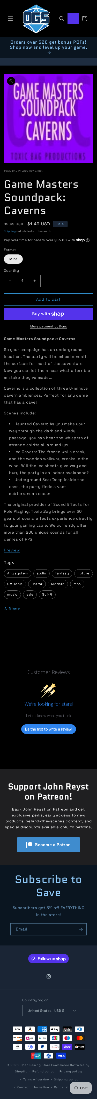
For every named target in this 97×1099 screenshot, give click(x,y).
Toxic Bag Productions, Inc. (23, 170)
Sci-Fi (47, 594)
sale (29, 594)
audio (41, 573)
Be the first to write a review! (48, 729)
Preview (12, 550)
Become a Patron (53, 844)
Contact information (33, 1087)
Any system (17, 573)
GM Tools (15, 584)
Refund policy (43, 1071)
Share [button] (14, 608)
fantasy (62, 573)
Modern (58, 584)
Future (83, 573)
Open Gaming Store (35, 1065)
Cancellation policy (69, 1087)
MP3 (13, 259)
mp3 (77, 584)
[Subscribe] (80, 929)
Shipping (10, 231)
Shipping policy (66, 1079)
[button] (10, 18)
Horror (37, 584)
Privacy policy (70, 1071)
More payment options (48, 326)
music (12, 594)
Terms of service (36, 1079)
